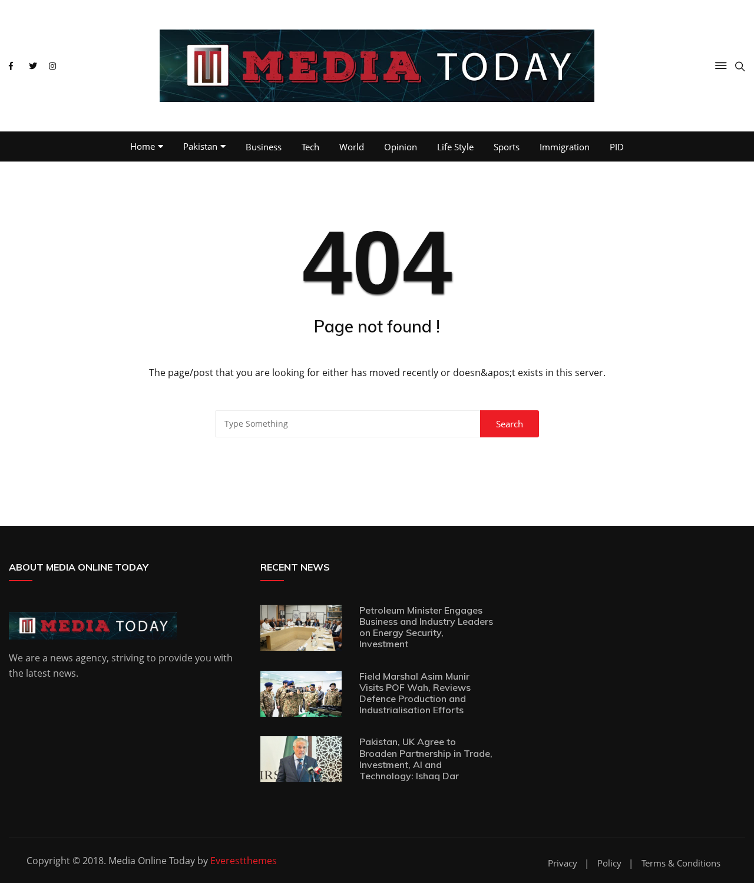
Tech (310, 147)
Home (142, 146)
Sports (507, 147)
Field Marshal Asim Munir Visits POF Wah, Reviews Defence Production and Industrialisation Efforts (415, 693)
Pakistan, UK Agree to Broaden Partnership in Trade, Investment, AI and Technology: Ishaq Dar (425, 759)
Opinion (400, 147)
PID (617, 147)
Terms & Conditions (680, 863)
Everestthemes (243, 860)
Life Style (455, 147)
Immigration (565, 147)
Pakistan (200, 146)
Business (264, 147)
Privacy (562, 863)
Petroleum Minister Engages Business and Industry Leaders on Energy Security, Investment (426, 627)
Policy (609, 863)
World (351, 147)
